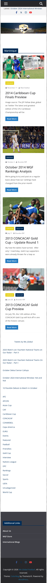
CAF (4, 409)
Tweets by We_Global (23, 341)
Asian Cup (7, 405)
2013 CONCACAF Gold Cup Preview (21, 307)
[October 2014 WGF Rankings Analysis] (23, 139)
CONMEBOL (8, 422)
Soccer (5, 475)
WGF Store (7, 536)
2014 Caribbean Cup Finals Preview (20, 95)
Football (6, 444)
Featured (7, 440)
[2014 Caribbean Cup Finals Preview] (23, 67)
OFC (4, 466)
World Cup (7, 492)
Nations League (9, 462)
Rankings (9, 157)
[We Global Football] (23, 24)
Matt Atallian (25, 88)
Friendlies (7, 449)
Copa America (9, 427)
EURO (5, 431)
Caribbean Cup (9, 414)
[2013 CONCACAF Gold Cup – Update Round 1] (23, 210)
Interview (7, 457)
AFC (4, 396)
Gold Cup (19, 228)
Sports (5, 479)
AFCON (6, 401)
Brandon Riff (22, 162)
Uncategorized (9, 488)
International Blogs (11, 542)
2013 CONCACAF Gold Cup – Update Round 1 (22, 240)
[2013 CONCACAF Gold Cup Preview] (23, 279)
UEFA (5, 483)
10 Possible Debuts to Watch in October (20, 388)
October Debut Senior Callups (16, 370)
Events (5, 435)
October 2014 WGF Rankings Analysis (19, 169)
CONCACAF (9, 83)
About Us (7, 531)
